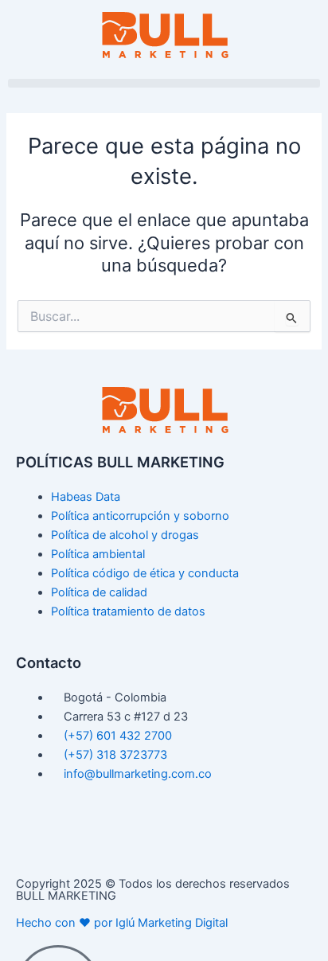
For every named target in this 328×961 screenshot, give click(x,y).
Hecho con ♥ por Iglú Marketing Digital (122, 923)
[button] (164, 83)
